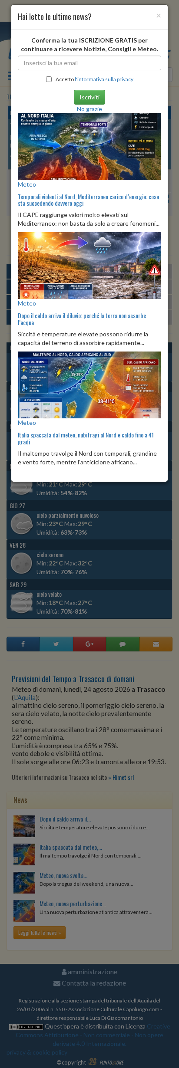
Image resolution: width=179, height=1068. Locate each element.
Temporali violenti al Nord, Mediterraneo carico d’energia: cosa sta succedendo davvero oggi (88, 199)
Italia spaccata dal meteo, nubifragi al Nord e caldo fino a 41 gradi (86, 438)
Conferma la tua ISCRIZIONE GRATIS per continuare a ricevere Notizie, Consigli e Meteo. (89, 44)
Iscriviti (89, 97)
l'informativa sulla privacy (104, 79)
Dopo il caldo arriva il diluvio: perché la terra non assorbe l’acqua (82, 318)
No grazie (89, 108)
